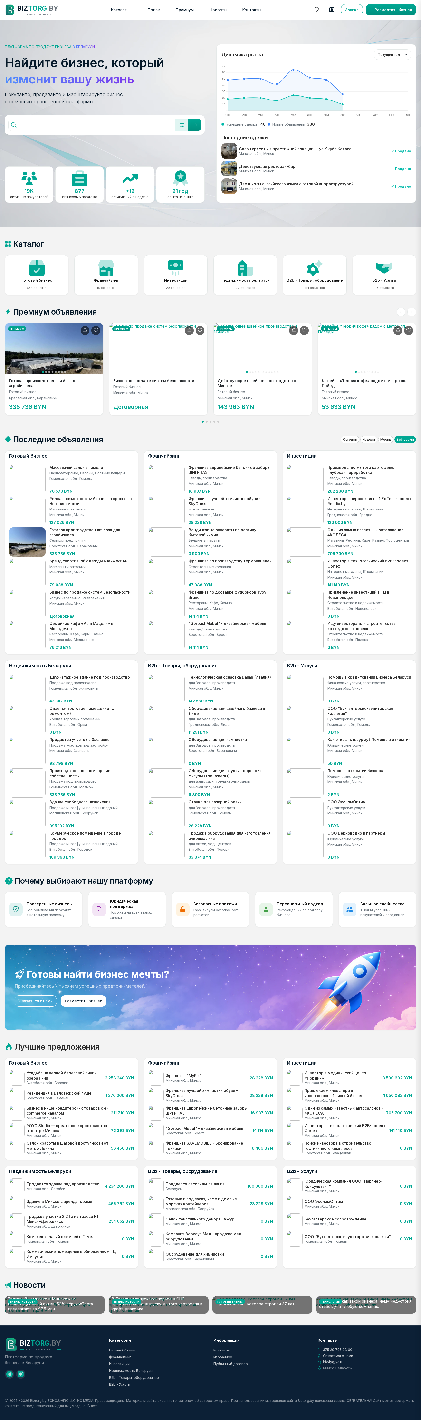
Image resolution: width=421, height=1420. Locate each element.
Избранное (222, 1357)
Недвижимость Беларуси (131, 1371)
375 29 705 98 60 (337, 1350)
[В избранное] (95, 330)
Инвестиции (119, 1364)
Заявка (352, 9)
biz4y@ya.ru (333, 1362)
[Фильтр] (181, 125)
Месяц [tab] (385, 439)
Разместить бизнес (393, 9)
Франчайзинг (120, 1357)
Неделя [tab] (369, 439)
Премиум (184, 9)
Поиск (153, 9)
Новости (218, 9)
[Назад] (401, 312)
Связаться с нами (36, 1001)
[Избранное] (316, 9)
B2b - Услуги (119, 1384)
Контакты (251, 9)
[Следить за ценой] (85, 330)
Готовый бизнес (122, 1350)
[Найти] (194, 125)
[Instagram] (20, 1374)
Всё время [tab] (405, 439)
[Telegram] (9, 1374)
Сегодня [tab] (350, 439)
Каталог (118, 9)
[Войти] (331, 9)
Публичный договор (230, 1364)
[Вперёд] (411, 312)
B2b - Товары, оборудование (134, 1377)
